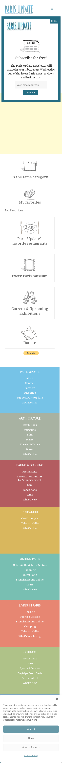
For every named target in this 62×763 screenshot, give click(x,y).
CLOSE (54, 21)
